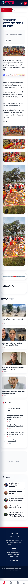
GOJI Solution (15, 570)
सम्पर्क (17, 556)
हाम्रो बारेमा (12, 556)
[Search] (21, 3)
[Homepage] (7, 3)
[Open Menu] (25, 3)
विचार (7, 477)
